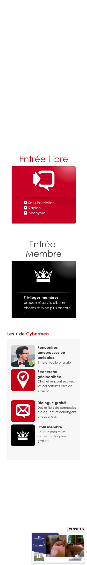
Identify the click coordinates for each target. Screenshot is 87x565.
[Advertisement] (43, 103)
